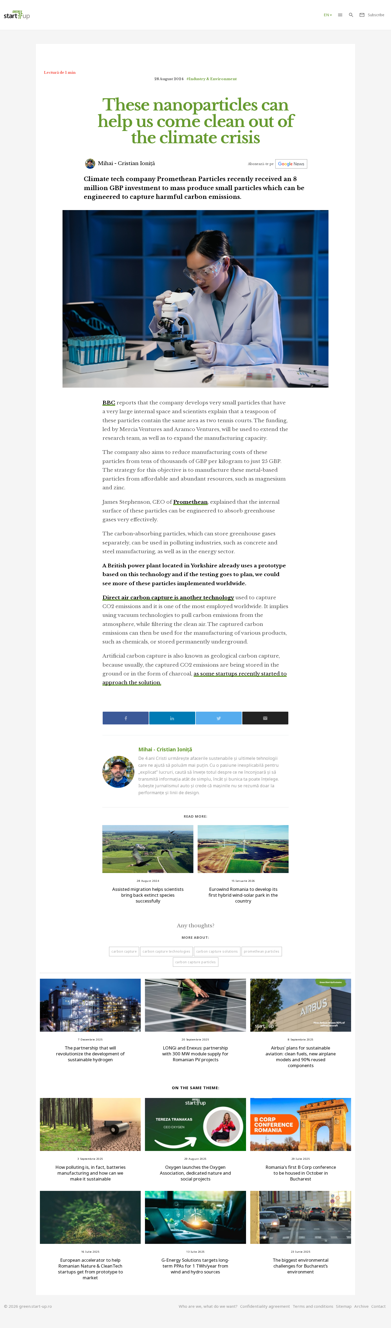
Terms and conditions (313, 1306)
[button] (340, 15)
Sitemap (344, 1306)
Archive (361, 1306)
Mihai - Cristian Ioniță (126, 163)
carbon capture (124, 951)
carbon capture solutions (217, 951)
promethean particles (262, 951)
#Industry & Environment (211, 79)
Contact (378, 1306)
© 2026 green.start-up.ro (28, 1306)
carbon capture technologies (166, 951)
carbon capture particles (195, 962)
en (326, 14)
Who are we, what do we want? (208, 1306)
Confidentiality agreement (265, 1306)
